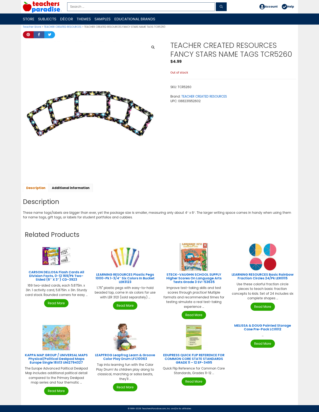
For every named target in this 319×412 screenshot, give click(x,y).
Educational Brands (134, 19)
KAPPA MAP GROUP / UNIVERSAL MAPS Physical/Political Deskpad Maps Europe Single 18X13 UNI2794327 (56, 359)
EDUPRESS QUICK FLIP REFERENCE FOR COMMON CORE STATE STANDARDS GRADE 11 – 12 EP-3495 (193, 359)
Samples (103, 19)
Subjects (47, 19)
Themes (84, 19)
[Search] (221, 6)
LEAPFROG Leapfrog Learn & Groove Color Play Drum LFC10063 (125, 357)
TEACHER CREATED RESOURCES (62, 27)
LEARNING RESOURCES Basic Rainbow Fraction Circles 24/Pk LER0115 (263, 276)
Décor (66, 19)
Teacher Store (32, 27)
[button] (153, 47)
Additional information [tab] (71, 188)
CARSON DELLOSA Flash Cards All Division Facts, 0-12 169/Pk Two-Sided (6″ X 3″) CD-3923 (56, 276)
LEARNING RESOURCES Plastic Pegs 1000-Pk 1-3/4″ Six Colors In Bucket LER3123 (125, 278)
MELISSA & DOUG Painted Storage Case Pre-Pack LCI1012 (262, 327)
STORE (28, 19)
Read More (56, 303)
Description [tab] (35, 188)
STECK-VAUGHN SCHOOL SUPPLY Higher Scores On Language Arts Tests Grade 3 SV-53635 (194, 278)
